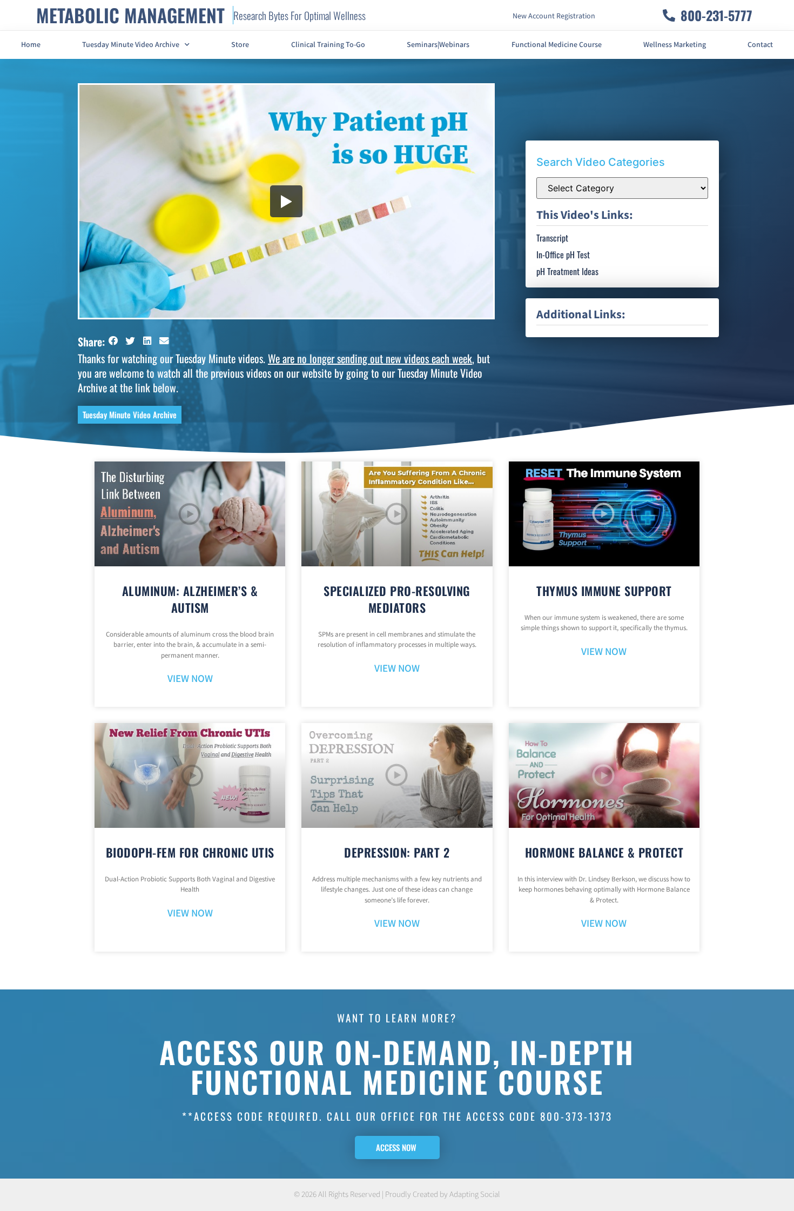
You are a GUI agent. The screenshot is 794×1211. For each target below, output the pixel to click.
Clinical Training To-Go (328, 45)
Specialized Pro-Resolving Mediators (397, 599)
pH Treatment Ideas (567, 271)
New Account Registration (554, 16)
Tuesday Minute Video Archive (130, 45)
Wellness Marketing (674, 45)
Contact (760, 45)
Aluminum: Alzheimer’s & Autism (190, 599)
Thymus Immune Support (604, 590)
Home (31, 45)
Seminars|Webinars (438, 45)
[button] (113, 341)
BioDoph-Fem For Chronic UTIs (190, 852)
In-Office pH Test (563, 254)
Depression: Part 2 (396, 852)
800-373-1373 (576, 1115)
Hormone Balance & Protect (604, 852)
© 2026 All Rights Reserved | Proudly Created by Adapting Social (397, 1194)
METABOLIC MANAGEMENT (130, 15)
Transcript (552, 237)
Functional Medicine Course (557, 45)
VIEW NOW (190, 679)
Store (240, 45)
